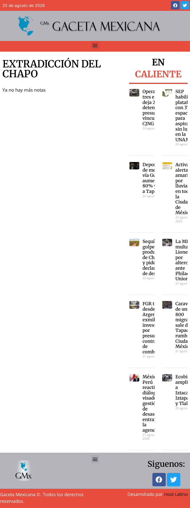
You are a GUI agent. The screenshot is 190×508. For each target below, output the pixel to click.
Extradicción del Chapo (51, 69)
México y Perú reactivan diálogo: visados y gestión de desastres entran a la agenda (152, 403)
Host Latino (176, 494)
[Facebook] (175, 5)
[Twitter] (185, 5)
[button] (95, 45)
